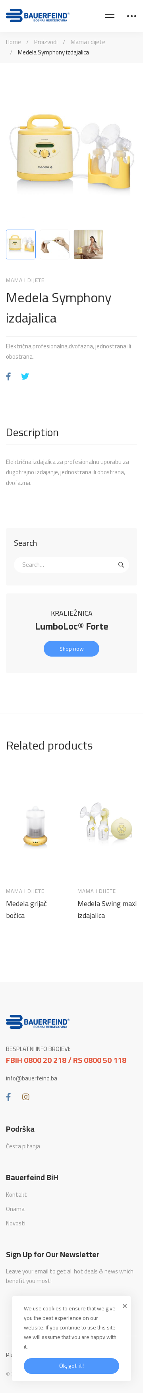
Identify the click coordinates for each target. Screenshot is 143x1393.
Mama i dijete (88, 42)
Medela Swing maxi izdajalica (107, 910)
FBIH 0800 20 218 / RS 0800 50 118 (66, 1060)
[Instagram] (25, 1097)
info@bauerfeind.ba (31, 1078)
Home (13, 42)
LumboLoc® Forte (71, 626)
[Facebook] (8, 377)
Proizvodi (46, 42)
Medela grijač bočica (26, 910)
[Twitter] (25, 377)
